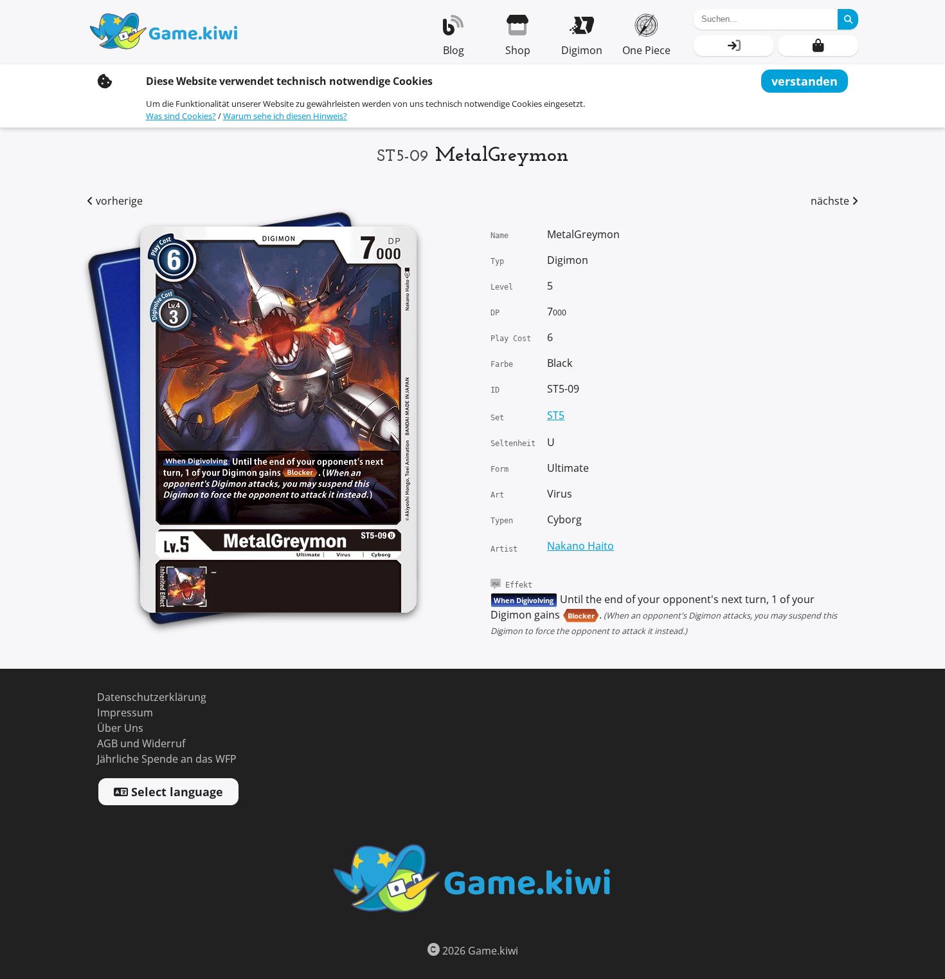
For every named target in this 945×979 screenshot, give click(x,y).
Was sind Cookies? (181, 116)
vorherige (118, 201)
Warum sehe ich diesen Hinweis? (285, 116)
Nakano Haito (580, 546)
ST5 (555, 415)
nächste (831, 201)
